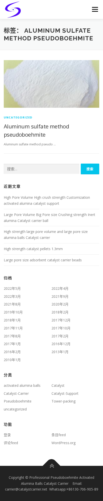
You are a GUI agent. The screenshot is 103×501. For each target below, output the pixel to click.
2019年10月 (13, 312)
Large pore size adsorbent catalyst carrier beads (43, 260)
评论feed (11, 442)
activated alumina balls (22, 385)
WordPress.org (64, 442)
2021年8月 (12, 304)
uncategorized (18, 117)
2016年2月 (12, 351)
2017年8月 (12, 336)
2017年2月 (60, 336)
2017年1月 (12, 343)
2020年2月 (60, 304)
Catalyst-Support (65, 393)
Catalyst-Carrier (16, 393)
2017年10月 (61, 328)
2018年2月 (60, 312)
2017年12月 (61, 320)
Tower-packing (64, 401)
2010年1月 (12, 359)
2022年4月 (60, 288)
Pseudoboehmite (18, 401)
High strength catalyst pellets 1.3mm (33, 248)
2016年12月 (61, 343)
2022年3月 (12, 296)
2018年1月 (12, 320)
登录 (7, 434)
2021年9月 (60, 296)
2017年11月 (13, 328)
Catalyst (58, 385)
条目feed (59, 434)
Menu (94, 9)
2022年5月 (12, 288)
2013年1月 (60, 351)
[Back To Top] (51, 466)
